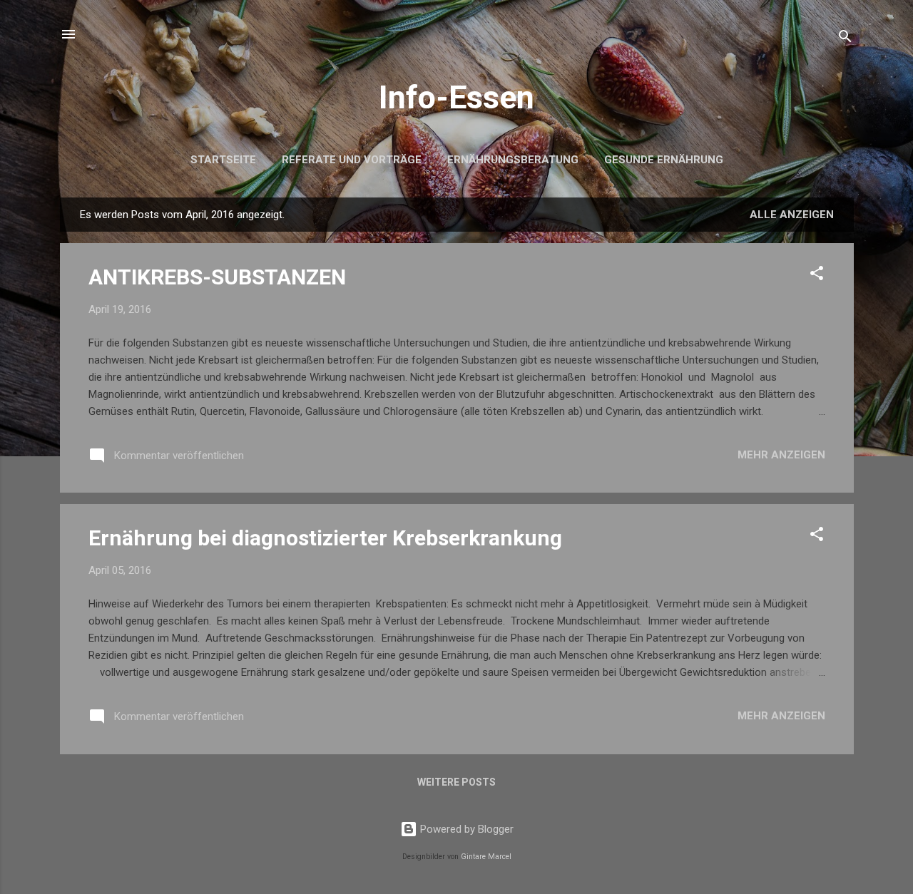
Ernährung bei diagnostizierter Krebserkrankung (325, 537)
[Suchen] (845, 39)
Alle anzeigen (792, 214)
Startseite (223, 159)
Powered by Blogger (465, 829)
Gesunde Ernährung (663, 159)
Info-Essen (456, 97)
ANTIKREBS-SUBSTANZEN (217, 276)
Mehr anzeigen (781, 454)
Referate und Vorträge (352, 159)
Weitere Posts (456, 782)
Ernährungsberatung (512, 159)
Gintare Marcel (486, 856)
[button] (816, 275)
